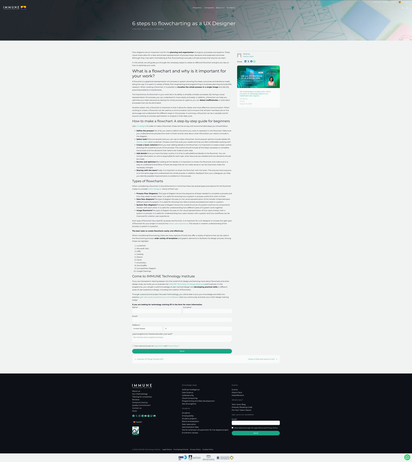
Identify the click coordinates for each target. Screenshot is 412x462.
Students (385, 2)
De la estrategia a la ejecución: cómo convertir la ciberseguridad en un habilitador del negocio (255, 94)
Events (393, 2)
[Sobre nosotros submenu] (224, 7)
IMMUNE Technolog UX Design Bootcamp (187, 284)
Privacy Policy (172, 346)
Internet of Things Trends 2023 (150, 359)
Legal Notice (159, 346)
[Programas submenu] (202, 7)
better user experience (178, 224)
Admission (377, 2)
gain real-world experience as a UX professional (160, 297)
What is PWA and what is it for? (261, 359)
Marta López (248, 56)
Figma (146, 142)
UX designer (141, 126)
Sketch (139, 142)
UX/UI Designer (155, 189)
